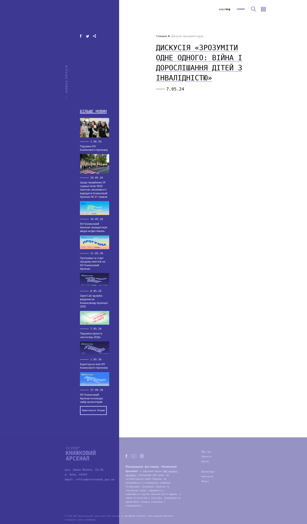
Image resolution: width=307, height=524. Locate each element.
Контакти (207, 476)
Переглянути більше (93, 410)
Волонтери (207, 471)
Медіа (205, 481)
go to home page (57, 9)
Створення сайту (80, 520)
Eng (227, 9)
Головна (161, 36)
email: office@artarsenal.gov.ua (89, 479)
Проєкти (206, 456)
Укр (221, 9)
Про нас (206, 451)
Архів (205, 461)
